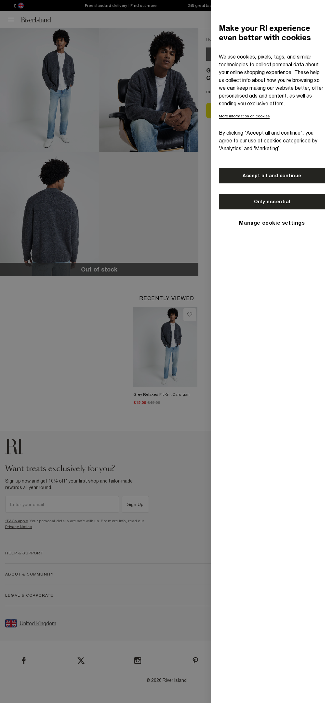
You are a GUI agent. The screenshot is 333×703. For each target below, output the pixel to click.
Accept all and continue (272, 175)
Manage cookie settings (272, 223)
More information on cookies (244, 116)
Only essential (272, 201)
